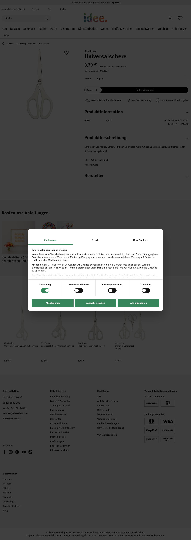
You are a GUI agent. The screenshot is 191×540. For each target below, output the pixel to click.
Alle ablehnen (53, 303)
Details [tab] (95, 240)
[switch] (78, 290)
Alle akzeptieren (138, 303)
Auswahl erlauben (95, 303)
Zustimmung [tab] (50, 240)
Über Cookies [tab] (140, 240)
